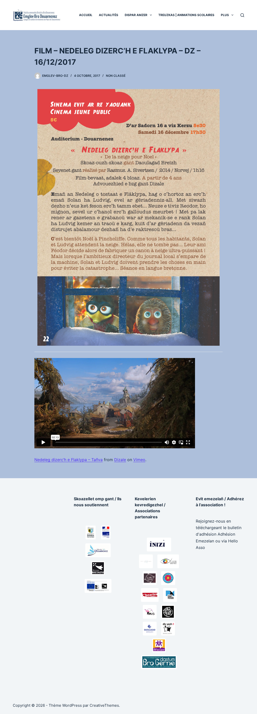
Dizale (120, 459)
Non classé (115, 76)
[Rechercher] (242, 15)
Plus (225, 15)
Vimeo (139, 459)
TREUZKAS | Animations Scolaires (186, 15)
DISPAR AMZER (136, 15)
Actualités (108, 15)
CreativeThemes (104, 705)
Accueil (85, 15)
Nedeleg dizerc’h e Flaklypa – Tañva (68, 459)
